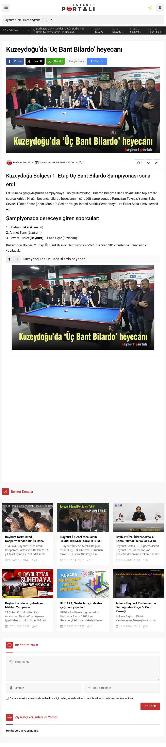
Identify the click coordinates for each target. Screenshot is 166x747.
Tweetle (38, 61)
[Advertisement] (83, 389)
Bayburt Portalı (21, 162)
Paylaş (18, 61)
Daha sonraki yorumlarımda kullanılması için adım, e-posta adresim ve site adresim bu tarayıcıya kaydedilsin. (71, 698)
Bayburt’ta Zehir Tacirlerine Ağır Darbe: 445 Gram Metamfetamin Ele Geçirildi (60, 30)
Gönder (58, 61)
